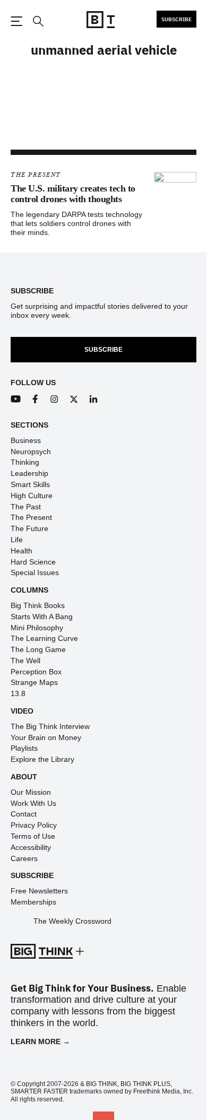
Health (21, 550)
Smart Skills (30, 484)
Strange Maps (34, 682)
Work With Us (33, 803)
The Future (29, 528)
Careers (24, 858)
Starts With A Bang (42, 616)
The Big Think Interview (50, 726)
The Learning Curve (44, 638)
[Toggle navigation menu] (16, 21)
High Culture (32, 495)
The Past (26, 506)
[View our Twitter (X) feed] (74, 399)
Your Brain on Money (46, 737)
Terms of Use (33, 836)
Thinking (25, 462)
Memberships (33, 902)
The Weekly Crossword (72, 921)
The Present (36, 174)
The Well (25, 660)
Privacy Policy (34, 825)
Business (26, 440)
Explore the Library (42, 759)
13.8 (18, 693)
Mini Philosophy (37, 627)
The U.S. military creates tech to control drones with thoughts (73, 193)
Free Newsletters (39, 891)
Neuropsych (31, 451)
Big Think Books (38, 605)
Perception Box (36, 671)
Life (17, 539)
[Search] (37, 21)
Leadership (29, 473)
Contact (24, 814)
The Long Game (38, 649)
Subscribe (176, 19)
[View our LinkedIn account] (93, 399)
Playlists (24, 748)
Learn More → (40, 1041)
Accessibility (31, 847)
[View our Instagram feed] (54, 399)
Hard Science (33, 562)
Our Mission (31, 792)
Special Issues (35, 572)
